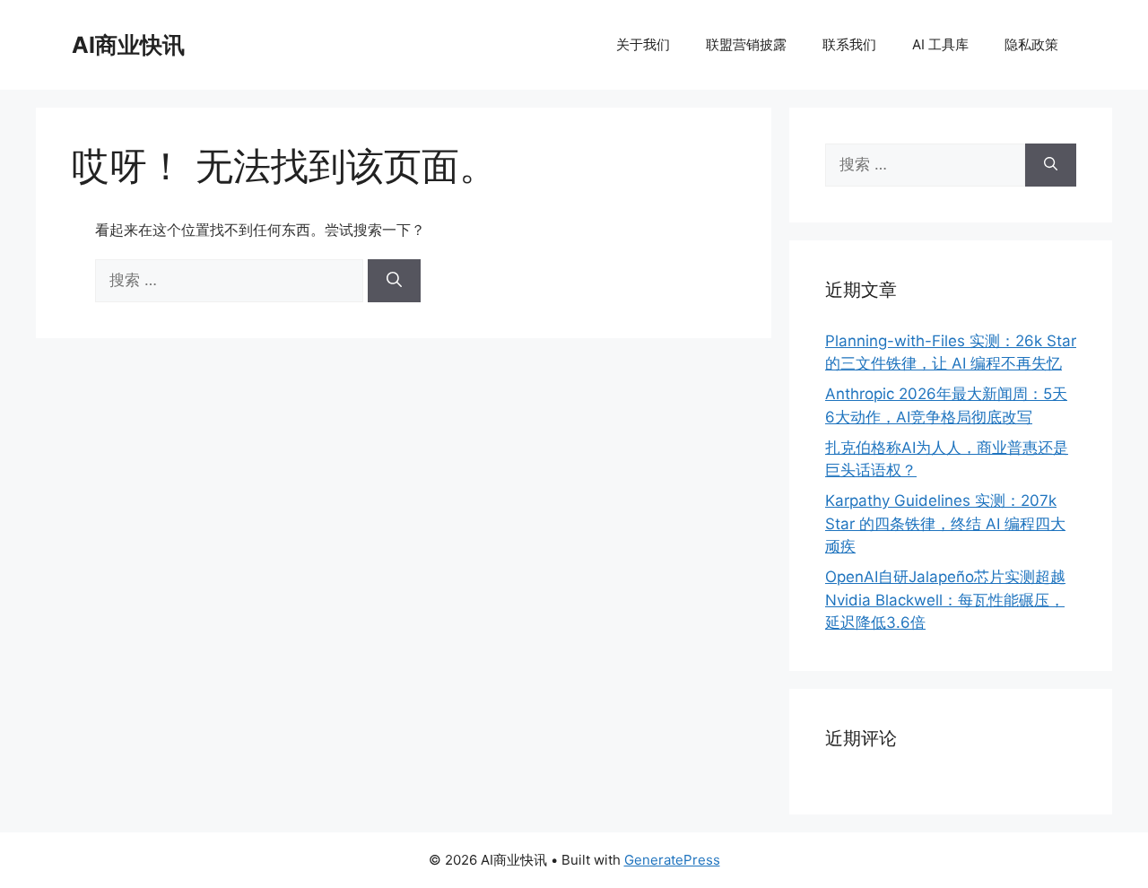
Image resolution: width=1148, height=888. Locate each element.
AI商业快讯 (128, 44)
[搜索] (394, 280)
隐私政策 (1031, 44)
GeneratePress (672, 859)
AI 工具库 (940, 44)
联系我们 (849, 44)
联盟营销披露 (746, 44)
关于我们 (643, 44)
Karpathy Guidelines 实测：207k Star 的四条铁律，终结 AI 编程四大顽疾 (945, 523)
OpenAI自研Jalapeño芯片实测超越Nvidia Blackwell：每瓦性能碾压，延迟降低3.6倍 (945, 599)
